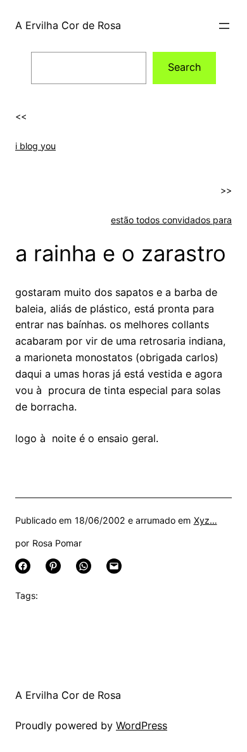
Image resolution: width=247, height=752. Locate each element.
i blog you (35, 145)
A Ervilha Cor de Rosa (68, 25)
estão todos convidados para (171, 219)
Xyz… (205, 520)
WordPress (141, 725)
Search (184, 67)
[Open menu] (224, 26)
